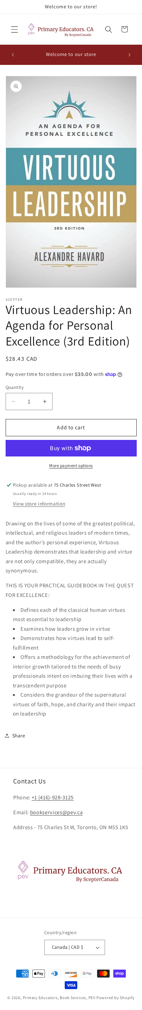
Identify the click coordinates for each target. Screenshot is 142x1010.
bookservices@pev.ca (56, 812)
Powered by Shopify (115, 997)
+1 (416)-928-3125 (53, 797)
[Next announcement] (129, 54)
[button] (14, 29)
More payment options (71, 465)
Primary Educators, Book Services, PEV (59, 997)
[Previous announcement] (13, 54)
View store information (39, 503)
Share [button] (18, 735)
